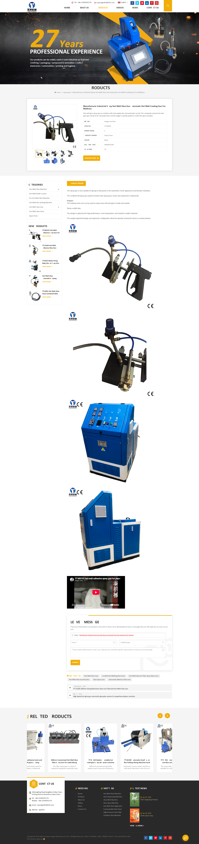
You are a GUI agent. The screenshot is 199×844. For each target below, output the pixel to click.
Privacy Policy (108, 836)
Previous (160, 715)
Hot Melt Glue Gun (36, 207)
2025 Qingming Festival (149, 800)
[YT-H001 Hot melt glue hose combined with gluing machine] (35, 296)
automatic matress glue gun (119, 680)
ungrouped (67, 92)
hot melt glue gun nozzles (79, 680)
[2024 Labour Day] (134, 816)
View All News (136, 826)
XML (99, 836)
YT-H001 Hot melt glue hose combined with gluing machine (50, 292)
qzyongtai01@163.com (106, 3)
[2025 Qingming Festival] (134, 799)
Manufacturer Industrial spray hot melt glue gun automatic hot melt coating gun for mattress (106, 635)
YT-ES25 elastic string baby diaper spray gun (50, 262)
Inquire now (90, 158)
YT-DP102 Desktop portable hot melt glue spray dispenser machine (50, 761)
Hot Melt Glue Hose (36, 211)
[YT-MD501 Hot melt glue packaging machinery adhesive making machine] (159, 739)
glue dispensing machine (112, 797)
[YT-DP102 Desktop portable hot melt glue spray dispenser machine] (50, 739)
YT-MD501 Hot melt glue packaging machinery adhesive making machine (159, 761)
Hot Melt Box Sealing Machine (40, 203)
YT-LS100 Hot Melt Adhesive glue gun (49, 247)
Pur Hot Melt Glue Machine (39, 198)
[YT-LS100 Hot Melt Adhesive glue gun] (35, 250)
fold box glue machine (112, 815)
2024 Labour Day (146, 816)
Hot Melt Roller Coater (37, 194)
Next (167, 715)
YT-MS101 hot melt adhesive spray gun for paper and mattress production (51, 231)
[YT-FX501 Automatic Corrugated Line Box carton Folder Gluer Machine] (122, 739)
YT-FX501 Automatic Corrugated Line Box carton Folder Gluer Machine (122, 761)
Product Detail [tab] (76, 183)
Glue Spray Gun (99, 680)
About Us (84, 8)
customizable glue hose (112, 809)
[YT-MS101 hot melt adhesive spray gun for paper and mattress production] (35, 235)
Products (102, 8)
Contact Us (153, 8)
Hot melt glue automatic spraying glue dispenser (49, 277)
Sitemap (93, 836)
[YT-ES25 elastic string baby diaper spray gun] (35, 266)
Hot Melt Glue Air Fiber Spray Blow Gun (143, 676)
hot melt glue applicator (112, 806)
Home (67, 8)
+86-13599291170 (42, 798)
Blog (87, 836)
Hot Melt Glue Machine (38, 189)
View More (46, 236)
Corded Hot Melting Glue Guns (113, 676)
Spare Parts (33, 216)
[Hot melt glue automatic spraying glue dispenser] (35, 281)
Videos (120, 8)
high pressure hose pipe (112, 812)
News (135, 8)
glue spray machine (110, 803)
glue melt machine (110, 800)
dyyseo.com (125, 836)
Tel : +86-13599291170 (82, 3)
